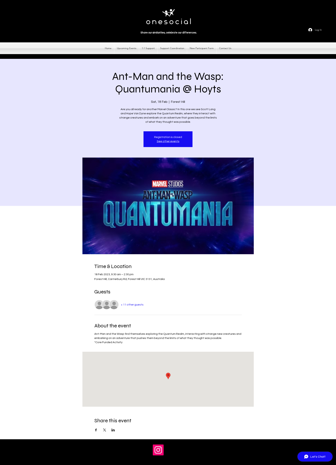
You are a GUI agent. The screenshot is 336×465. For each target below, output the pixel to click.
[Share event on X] (104, 430)
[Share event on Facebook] (96, 430)
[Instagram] (158, 450)
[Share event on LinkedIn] (113, 430)
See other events (168, 141)
